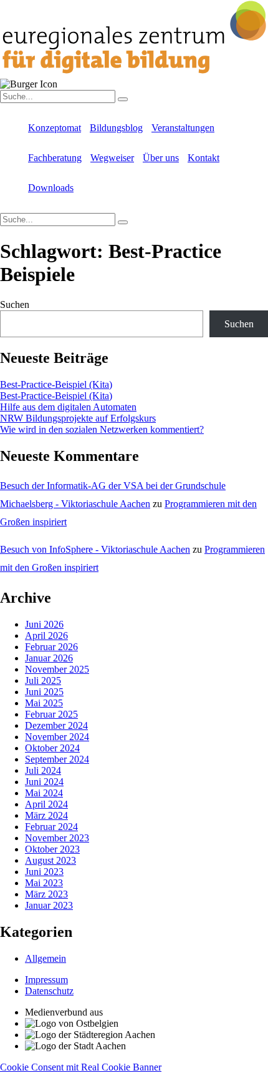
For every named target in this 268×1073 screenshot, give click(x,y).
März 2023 (46, 894)
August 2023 (50, 860)
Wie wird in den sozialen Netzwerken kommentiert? (102, 429)
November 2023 (57, 838)
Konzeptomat (54, 127)
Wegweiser (112, 157)
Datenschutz (49, 991)
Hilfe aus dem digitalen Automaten (68, 407)
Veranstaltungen (182, 127)
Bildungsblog (116, 127)
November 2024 (57, 736)
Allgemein (45, 958)
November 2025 (57, 669)
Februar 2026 (51, 646)
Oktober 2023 (52, 849)
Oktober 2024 (52, 748)
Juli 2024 (43, 770)
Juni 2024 (44, 781)
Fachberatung (55, 157)
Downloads (51, 187)
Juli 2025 (43, 680)
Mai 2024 (44, 793)
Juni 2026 (44, 624)
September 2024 (57, 759)
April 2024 (46, 804)
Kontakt (203, 157)
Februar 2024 (51, 826)
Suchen (14, 304)
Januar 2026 (49, 658)
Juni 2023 (44, 871)
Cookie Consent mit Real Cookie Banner (80, 1067)
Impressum (46, 979)
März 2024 (46, 815)
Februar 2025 (51, 714)
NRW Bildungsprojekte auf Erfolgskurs (78, 418)
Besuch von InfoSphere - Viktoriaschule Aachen (95, 549)
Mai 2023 (44, 883)
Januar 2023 (49, 905)
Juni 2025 (44, 691)
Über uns (161, 157)
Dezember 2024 (56, 725)
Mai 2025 (44, 703)
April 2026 (46, 635)
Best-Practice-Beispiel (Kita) (56, 384)
